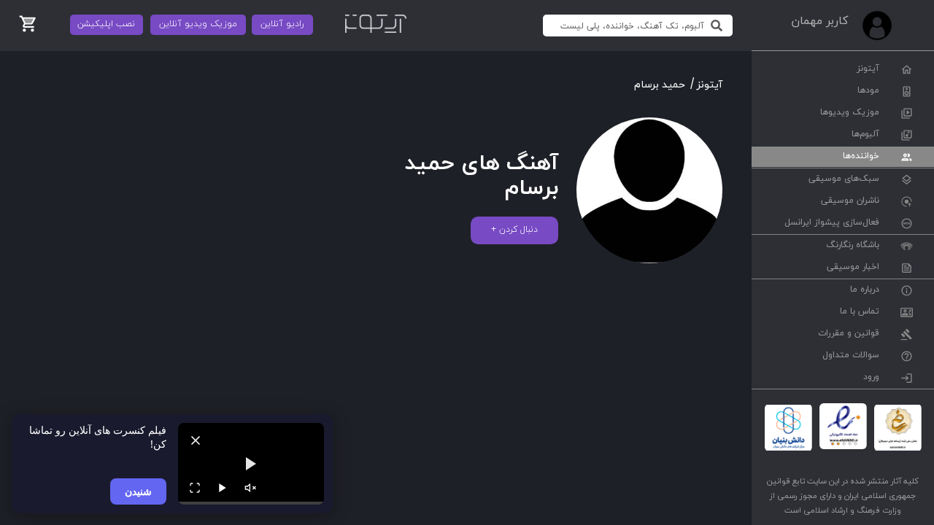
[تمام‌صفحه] (195, 488)
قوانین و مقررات (848, 334)
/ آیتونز (706, 85)
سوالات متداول (850, 356)
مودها (868, 91)
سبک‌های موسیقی (843, 179)
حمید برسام (659, 85)
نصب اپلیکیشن (106, 24)
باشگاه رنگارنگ (852, 246)
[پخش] (223, 488)
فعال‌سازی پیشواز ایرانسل (831, 223)
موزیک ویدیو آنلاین (198, 24)
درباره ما (864, 290)
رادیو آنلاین (282, 24)
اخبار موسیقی (853, 267)
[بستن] (195, 440)
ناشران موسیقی (850, 201)
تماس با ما (859, 312)
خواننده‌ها (861, 157)
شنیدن (138, 491)
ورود (871, 378)
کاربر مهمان (819, 21)
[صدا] (250, 488)
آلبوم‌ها (865, 135)
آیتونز (868, 69)
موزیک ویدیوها (849, 113)
